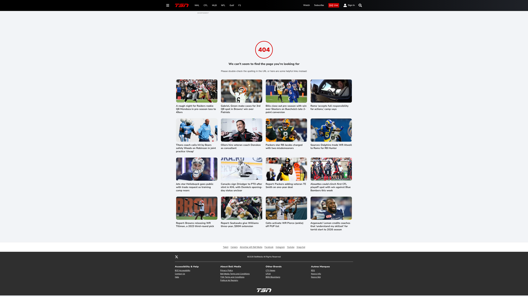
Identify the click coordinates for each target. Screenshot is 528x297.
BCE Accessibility (182, 270)
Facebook (269, 247)
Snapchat (301, 247)
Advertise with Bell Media (251, 247)
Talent (225, 247)
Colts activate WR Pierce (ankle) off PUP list (284, 225)
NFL (223, 5)
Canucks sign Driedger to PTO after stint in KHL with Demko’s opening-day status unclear (241, 187)
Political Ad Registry (229, 280)
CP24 (268, 274)
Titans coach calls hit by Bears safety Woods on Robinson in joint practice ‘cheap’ (196, 148)
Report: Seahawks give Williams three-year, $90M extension (240, 225)
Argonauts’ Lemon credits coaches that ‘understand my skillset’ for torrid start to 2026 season (330, 226)
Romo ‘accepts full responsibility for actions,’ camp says (329, 107)
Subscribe (319, 5)
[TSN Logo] (182, 5)
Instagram (280, 247)
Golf (232, 5)
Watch (306, 5)
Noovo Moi (316, 277)
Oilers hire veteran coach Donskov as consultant (241, 146)
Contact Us (180, 274)
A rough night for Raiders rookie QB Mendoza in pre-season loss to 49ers (196, 109)
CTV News (270, 270)
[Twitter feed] (176, 256)
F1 (239, 5)
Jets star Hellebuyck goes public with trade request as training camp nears (194, 187)
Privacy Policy (226, 270)
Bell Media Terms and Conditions (235, 274)
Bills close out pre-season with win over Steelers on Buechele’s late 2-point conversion (286, 109)
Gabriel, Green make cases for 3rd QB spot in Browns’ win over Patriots (240, 109)
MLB (214, 5)
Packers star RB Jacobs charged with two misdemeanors (284, 146)
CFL (206, 5)
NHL (197, 5)
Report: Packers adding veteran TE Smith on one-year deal (286, 185)
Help (177, 277)
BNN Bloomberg (273, 277)
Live (336, 5)
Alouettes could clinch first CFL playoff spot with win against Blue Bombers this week (330, 187)
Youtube (290, 247)
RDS (313, 270)
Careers (234, 247)
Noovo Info (316, 274)
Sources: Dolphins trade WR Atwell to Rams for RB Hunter (331, 146)
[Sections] (167, 5)
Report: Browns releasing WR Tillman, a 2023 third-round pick (195, 225)
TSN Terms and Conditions (232, 277)
